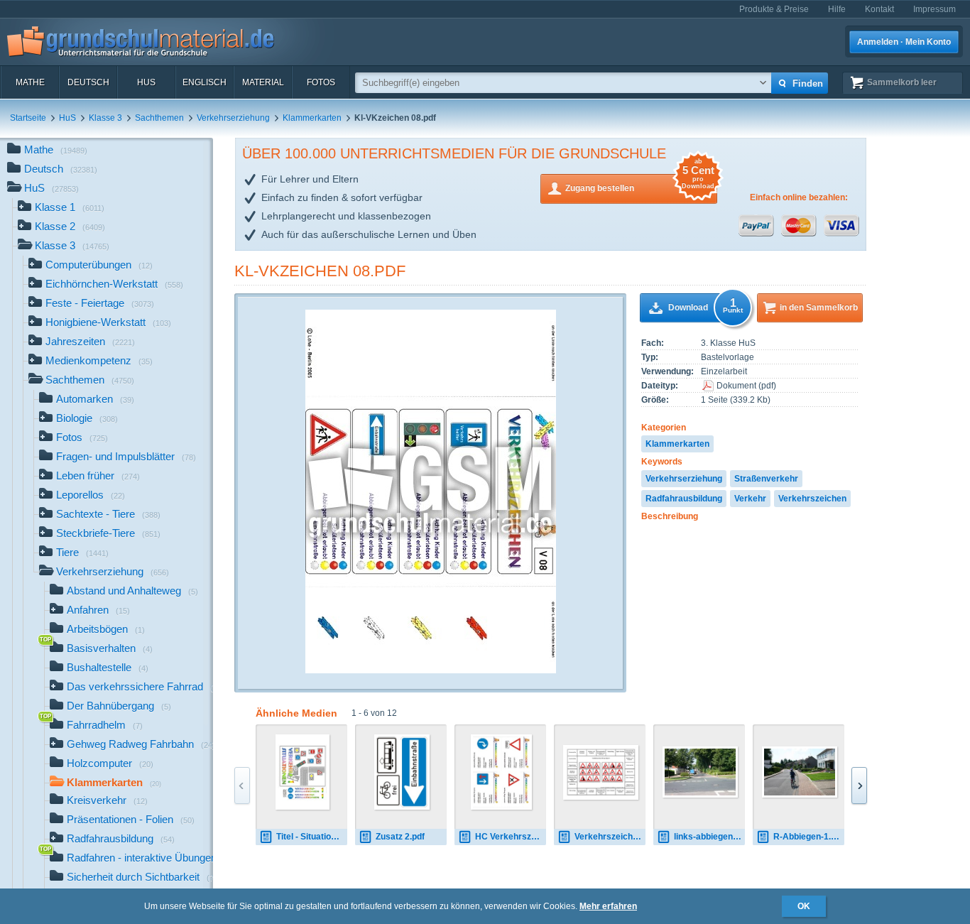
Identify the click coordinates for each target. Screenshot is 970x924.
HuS (146, 82)
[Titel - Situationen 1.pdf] (303, 772)
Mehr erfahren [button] (608, 906)
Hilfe (837, 9)
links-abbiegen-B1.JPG (709, 837)
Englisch (204, 82)
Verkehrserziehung (233, 118)
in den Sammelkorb (819, 307)
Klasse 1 (69, 207)
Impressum (934, 9)
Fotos (321, 82)
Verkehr (750, 499)
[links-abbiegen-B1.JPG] (700, 772)
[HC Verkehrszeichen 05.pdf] (501, 772)
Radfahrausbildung (683, 499)
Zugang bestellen (639, 183)
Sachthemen (159, 118)
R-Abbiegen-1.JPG (808, 837)
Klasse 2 (70, 226)
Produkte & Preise (774, 9)
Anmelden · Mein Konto (904, 42)
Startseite (28, 118)
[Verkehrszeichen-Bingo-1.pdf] (600, 772)
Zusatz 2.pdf (400, 837)
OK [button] (803, 906)
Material (263, 82)
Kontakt (879, 9)
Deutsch (88, 82)
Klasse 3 (105, 118)
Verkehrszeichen (812, 499)
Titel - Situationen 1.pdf (311, 837)
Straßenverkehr (766, 479)
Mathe (30, 82)
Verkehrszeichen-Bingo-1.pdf (609, 837)
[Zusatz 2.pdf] (401, 772)
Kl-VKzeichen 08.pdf (319, 271)
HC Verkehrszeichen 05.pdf (510, 837)
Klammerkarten (312, 118)
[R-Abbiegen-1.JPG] (799, 772)
